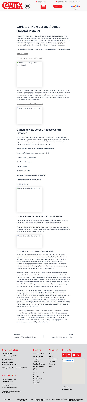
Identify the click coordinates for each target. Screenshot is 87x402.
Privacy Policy (7, 399)
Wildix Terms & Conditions (59, 399)
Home (70, 1)
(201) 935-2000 (22, 54)
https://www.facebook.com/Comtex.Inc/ (30, 104)
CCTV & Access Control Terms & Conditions (40, 399)
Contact (78, 1)
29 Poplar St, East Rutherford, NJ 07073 (30, 58)
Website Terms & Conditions (22, 399)
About (74, 1)
